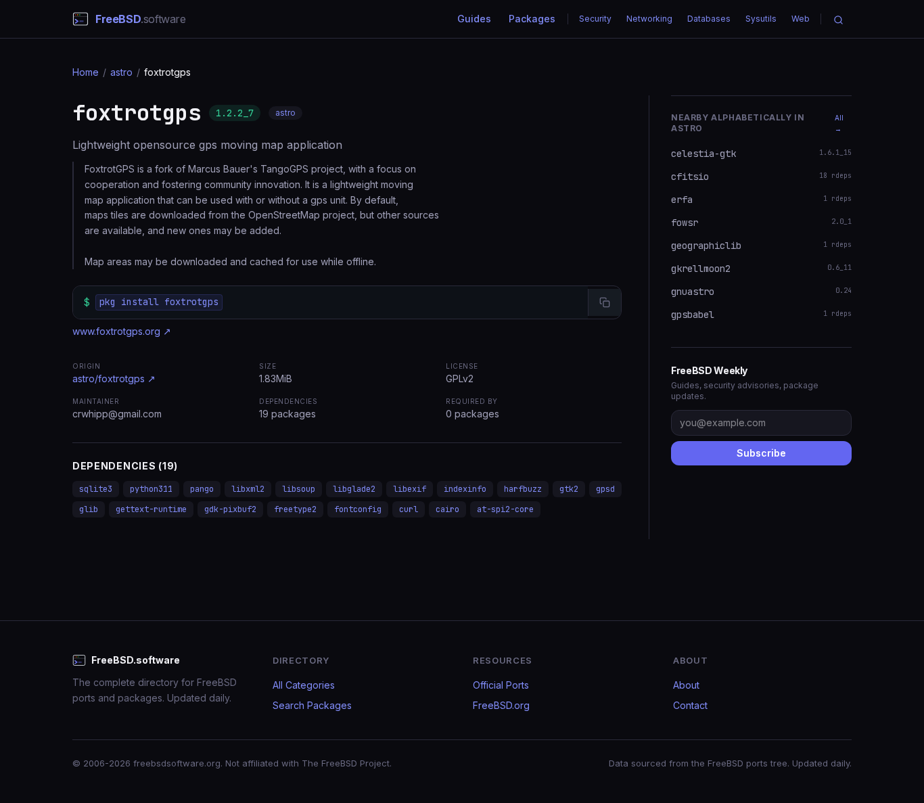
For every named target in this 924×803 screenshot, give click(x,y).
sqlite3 (95, 489)
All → (839, 123)
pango (202, 489)
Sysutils (761, 19)
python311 (151, 489)
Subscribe (761, 453)
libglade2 (354, 489)
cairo (447, 509)
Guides (474, 18)
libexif (409, 489)
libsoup (298, 489)
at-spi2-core (505, 509)
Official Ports (501, 685)
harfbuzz (523, 489)
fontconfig (358, 509)
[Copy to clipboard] (604, 302)
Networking (649, 19)
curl (408, 509)
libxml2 (247, 489)
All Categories (304, 685)
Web (800, 19)
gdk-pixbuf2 (230, 509)
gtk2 (568, 489)
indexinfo (465, 489)
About (686, 685)
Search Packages (312, 705)
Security (595, 19)
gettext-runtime (151, 509)
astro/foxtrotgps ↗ (114, 378)
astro (121, 72)
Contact (690, 705)
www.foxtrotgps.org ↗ (121, 331)
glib (88, 509)
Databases (709, 19)
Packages (532, 18)
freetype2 (295, 509)
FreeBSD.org (501, 705)
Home (85, 72)
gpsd (605, 489)
